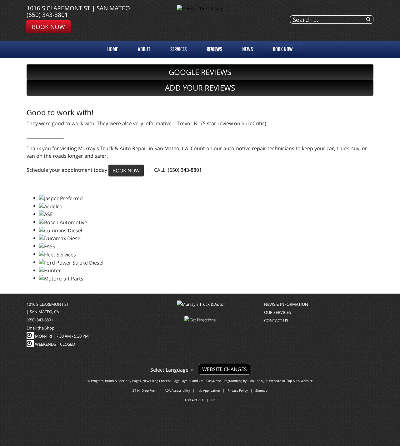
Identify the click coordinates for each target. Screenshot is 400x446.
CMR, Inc (254, 381)
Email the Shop (40, 328)
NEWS (247, 49)
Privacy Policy (238, 390)
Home (112, 49)
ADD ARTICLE (194, 400)
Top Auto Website (299, 381)
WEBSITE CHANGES (224, 369)
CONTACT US (276, 320)
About (144, 49)
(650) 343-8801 (47, 14)
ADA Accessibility (177, 390)
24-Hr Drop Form (144, 390)
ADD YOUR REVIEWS (200, 87)
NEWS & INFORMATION (286, 304)
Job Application (209, 390)
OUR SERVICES (277, 312)
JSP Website (272, 381)
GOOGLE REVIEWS (200, 72)
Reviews (214, 49)
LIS (213, 400)
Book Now (48, 26)
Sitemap (261, 390)
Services (178, 49)
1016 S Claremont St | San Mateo (78, 8)
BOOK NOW (126, 170)
